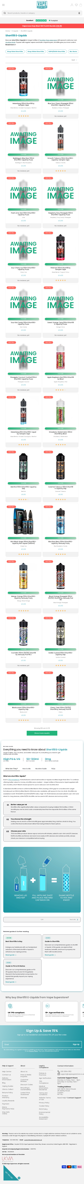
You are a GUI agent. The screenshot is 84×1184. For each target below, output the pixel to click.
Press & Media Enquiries (26, 1075)
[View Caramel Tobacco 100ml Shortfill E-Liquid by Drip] (60, 475)
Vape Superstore (12, 1164)
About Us (24, 1071)
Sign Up (76, 1044)
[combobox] (40, 13)
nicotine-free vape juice (48, 40)
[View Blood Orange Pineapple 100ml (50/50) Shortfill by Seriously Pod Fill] (60, 585)
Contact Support (74, 1098)
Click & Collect (7, 1089)
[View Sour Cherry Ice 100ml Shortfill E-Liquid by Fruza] (23, 256)
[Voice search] (79, 13)
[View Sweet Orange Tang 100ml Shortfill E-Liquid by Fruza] (60, 311)
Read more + (10, 45)
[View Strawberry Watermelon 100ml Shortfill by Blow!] (60, 420)
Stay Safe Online (6, 1113)
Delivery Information (6, 1079)
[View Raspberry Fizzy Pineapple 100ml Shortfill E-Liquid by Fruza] (60, 201)
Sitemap (24, 1097)
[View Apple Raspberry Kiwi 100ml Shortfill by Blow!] (60, 365)
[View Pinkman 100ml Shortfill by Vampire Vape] (60, 256)
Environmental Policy (44, 1113)
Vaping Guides (7, 1086)
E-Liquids (15, 31)
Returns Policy (7, 1092)
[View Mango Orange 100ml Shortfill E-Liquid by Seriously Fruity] (23, 585)
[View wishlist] (76, 5)
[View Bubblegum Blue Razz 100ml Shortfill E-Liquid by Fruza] (23, 146)
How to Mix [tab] (27, 769)
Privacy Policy (33, 1051)
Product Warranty (5, 1096)
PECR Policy (43, 1109)
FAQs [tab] (53, 769)
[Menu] (2, 5)
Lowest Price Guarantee (25, 1093)
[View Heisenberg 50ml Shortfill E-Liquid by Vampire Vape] (23, 420)
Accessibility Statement (43, 1118)
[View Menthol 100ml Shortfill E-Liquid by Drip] (23, 475)
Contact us (6, 1075)
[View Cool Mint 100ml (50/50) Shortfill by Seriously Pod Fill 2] (23, 641)
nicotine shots (10, 42)
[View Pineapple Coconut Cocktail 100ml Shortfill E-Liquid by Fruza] (23, 365)
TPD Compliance (43, 1082)
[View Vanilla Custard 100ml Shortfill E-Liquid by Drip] (60, 641)
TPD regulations (13, 780)
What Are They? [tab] (11, 769)
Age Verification (45, 1078)
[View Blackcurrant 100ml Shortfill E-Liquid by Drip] (23, 696)
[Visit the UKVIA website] (42, 1159)
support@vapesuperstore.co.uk (33, 1140)
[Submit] (5, 13)
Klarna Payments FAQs (8, 1108)
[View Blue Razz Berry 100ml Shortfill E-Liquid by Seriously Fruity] (60, 530)
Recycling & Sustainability (26, 1088)
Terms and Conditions (43, 1094)
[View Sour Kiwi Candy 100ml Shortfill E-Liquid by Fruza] (23, 311)
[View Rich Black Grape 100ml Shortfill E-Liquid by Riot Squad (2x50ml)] (23, 530)
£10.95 (59, 26)
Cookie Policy (44, 1106)
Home (7, 31)
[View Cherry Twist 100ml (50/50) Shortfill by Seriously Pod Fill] (60, 696)
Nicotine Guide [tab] (41, 769)
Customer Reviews (24, 1080)
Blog (3, 1083)
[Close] (18, 1177)
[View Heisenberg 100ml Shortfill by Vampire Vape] (23, 92)
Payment (5, 1104)
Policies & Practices (42, 1074)
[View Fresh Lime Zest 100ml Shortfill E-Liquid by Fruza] (23, 201)
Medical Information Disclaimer (43, 1088)
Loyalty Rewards (8, 1101)
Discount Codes (27, 1084)
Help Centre (6, 1071)
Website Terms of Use (45, 1098)
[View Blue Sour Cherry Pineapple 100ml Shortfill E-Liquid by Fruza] (60, 92)
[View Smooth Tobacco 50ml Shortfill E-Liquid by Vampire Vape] (60, 146)
